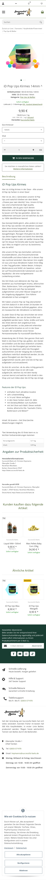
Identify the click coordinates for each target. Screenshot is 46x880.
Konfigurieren (24, 863)
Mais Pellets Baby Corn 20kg (34, 544)
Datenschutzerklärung (11, 635)
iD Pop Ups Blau (12, 606)
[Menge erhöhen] (33, 150)
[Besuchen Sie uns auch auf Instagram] (26, 654)
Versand (30, 117)
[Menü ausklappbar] (3, 12)
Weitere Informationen (23, 169)
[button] (16, 3)
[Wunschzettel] (42, 3)
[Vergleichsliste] (29, 3)
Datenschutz (21, 848)
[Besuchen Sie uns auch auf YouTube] (19, 654)
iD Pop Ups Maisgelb (34, 607)
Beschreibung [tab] (8, 176)
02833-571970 (26, 700)
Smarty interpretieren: (11, 799)
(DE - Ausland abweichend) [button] (32, 104)
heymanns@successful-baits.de (25, 753)
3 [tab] (25, 80)
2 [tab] (23, 80)
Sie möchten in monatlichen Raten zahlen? (23, 167)
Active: (5, 788)
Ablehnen (23, 870)
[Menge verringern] (4, 150)
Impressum (8, 848)
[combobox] (23, 130)
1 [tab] (21, 80)
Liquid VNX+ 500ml (12, 543)
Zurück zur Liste (7, 28)
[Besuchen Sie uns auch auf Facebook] (13, 654)
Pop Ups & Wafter (27, 97)
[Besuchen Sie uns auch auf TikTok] (32, 654)
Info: (4, 777)
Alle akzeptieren (23, 854)
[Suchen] (42, 22)
